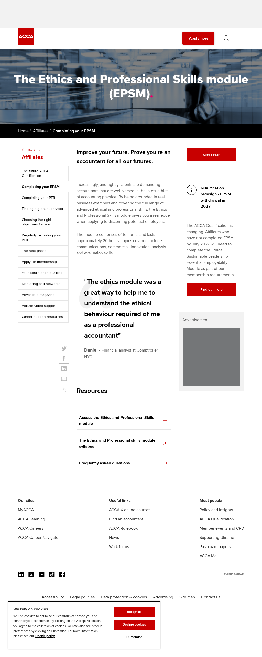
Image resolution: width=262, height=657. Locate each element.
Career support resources (42, 317)
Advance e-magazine (38, 295)
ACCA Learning (31, 519)
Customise (134, 637)
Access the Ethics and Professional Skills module (116, 420)
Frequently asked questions (104, 463)
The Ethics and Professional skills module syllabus (117, 443)
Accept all (134, 612)
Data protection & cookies (124, 597)
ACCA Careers (30, 528)
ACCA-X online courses (129, 509)
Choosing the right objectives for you (36, 221)
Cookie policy (45, 636)
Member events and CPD (222, 528)
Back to (32, 154)
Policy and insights (216, 509)
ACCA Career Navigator (39, 537)
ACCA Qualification (217, 519)
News (114, 537)
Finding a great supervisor (42, 208)
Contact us (210, 597)
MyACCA (26, 509)
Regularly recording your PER (41, 237)
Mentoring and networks (41, 284)
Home (23, 131)
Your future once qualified (42, 273)
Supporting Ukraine (217, 537)
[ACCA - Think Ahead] (26, 43)
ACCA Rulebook (123, 528)
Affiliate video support (39, 306)
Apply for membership (39, 262)
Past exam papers (215, 546)
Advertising (163, 597)
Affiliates (40, 131)
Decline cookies (134, 624)
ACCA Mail (209, 556)
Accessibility (53, 597)
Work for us (119, 546)
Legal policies (82, 597)
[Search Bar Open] (227, 38)
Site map (187, 597)
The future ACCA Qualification (35, 173)
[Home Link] (234, 574)
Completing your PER (38, 197)
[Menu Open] (241, 38)
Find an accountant (126, 519)
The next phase (34, 251)
